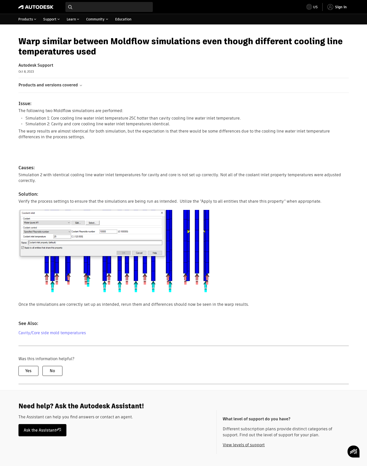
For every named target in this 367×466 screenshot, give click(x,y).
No (52, 371)
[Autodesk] (35, 7)
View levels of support (244, 445)
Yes (28, 371)
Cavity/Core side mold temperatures (52, 333)
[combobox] (109, 7)
